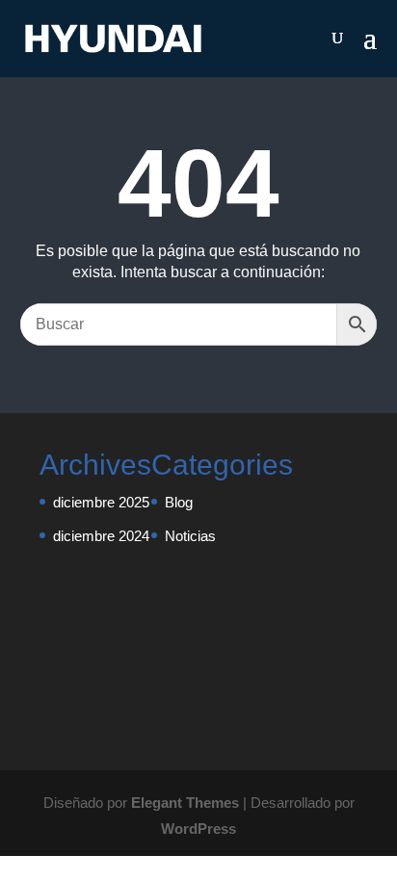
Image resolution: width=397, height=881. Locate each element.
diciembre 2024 (101, 536)
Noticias (190, 536)
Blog (179, 502)
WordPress (198, 828)
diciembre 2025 (101, 502)
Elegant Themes (185, 802)
